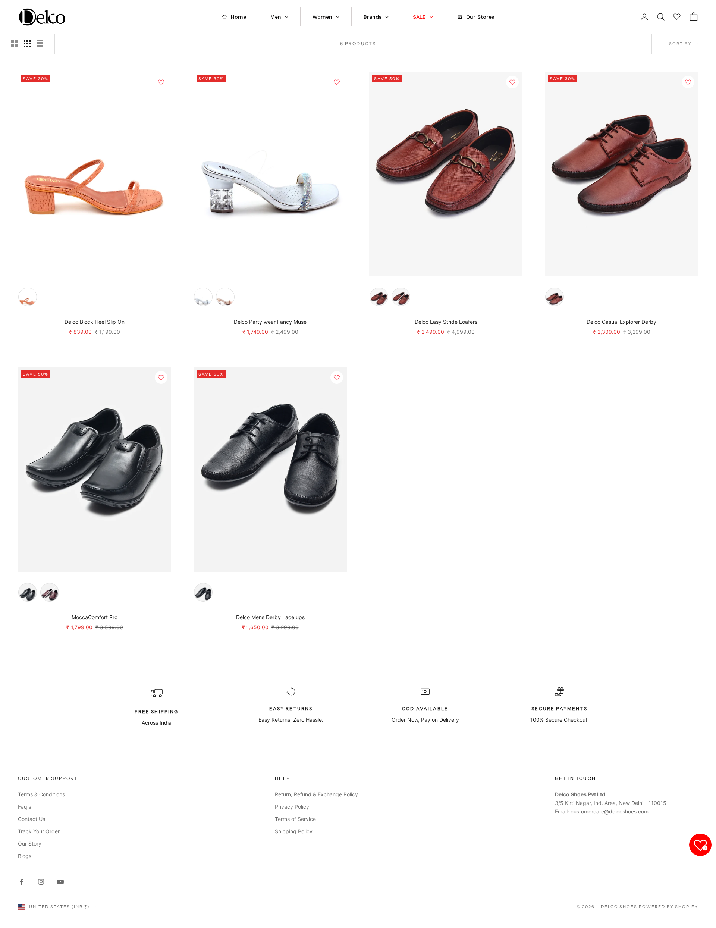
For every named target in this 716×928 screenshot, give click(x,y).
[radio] (27, 297)
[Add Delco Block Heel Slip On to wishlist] (161, 82)
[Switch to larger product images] (14, 44)
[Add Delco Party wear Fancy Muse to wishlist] (336, 82)
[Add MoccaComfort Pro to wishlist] (161, 377)
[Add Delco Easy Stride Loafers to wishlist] (512, 82)
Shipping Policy (294, 831)
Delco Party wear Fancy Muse (270, 322)
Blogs (24, 856)
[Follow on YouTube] (60, 881)
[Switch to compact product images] (40, 44)
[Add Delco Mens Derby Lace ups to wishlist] (336, 377)
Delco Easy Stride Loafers (446, 322)
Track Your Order (39, 831)
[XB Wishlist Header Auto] (677, 15)
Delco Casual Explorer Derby (621, 322)
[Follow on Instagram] (41, 881)
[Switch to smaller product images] (27, 44)
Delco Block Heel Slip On (95, 322)
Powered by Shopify (668, 906)
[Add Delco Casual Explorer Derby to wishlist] (688, 82)
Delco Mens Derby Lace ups (270, 617)
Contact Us (31, 819)
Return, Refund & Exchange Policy (316, 794)
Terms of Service (295, 819)
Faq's (24, 806)
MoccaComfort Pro (94, 617)
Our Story (29, 843)
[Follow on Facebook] (21, 881)
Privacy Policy (292, 806)
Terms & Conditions (41, 794)
